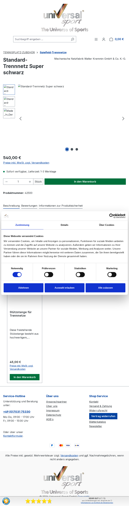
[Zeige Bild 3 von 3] (77, 149)
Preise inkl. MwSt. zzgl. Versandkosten (26, 162)
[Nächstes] (123, 118)
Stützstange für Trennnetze (21, 313)
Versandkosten (69, 455)
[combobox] (41, 39)
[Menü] (96, 39)
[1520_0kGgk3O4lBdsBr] (72, 118)
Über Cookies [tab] (106, 225)
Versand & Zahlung (100, 406)
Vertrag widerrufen (103, 416)
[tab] (11, 206)
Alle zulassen (105, 287)
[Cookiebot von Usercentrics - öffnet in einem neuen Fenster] (111, 216)
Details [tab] (64, 225)
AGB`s (49, 419)
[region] (64, 118)
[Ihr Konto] (103, 39)
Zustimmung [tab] (22, 225)
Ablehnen (23, 287)
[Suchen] (72, 39)
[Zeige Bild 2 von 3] (72, 149)
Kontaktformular (13, 435)
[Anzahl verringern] (6, 181)
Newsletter (95, 426)
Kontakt (93, 401)
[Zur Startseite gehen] (64, 18)
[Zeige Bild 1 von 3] (67, 149)
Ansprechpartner (56, 401)
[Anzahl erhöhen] (30, 181)
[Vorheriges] (20, 118)
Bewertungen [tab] (29, 205)
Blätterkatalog (97, 421)
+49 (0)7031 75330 (16, 411)
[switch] (48, 274)
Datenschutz (53, 414)
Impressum (52, 410)
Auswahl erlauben (64, 287)
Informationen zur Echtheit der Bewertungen (97, 502)
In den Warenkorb (85, 181)
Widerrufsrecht (98, 410)
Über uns (51, 406)
